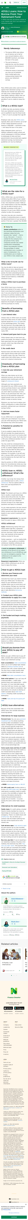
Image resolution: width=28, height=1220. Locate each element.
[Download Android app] (19, 1008)
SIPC (20, 1151)
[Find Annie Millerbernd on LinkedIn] (15, 901)
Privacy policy (7, 1068)
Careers (5, 1029)
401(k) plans (20, 120)
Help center (18, 1024)
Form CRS (5, 1155)
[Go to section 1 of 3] (11, 975)
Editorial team (7, 1047)
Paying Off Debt (6, 871)
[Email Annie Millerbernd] (12, 901)
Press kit (5, 1052)
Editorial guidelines (6, 1040)
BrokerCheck (17, 1159)
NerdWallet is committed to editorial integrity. (14, 41)
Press (4, 1049)
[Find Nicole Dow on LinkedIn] (15, 924)
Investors (6, 1054)
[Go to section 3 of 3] (16, 975)
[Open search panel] (10, 2)
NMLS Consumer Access (9, 1107)
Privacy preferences (6, 1075)
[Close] (26, 1204)
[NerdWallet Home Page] (5, 2)
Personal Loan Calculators (9, 867)
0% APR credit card (12, 789)
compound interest (13, 381)
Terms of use (6, 1062)
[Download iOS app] (8, 1008)
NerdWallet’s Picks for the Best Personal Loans (13, 863)
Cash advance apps (20, 825)
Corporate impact (6, 1032)
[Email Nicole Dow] (12, 924)
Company (6, 1024)
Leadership (6, 1027)
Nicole (15, 921)
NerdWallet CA (15, 1202)
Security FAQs (19, 1027)
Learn (7, 7)
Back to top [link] (6, 888)
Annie (17, 898)
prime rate (16, 321)
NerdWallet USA (15, 1199)
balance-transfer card (14, 666)
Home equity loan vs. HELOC (16, 784)
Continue (14, 1217)
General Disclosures (17, 1158)
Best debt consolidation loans (16, 675)
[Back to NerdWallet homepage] (2, 7)
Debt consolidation (20, 663)
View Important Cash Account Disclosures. (12, 1166)
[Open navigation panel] (2, 2)
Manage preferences (14, 1212)
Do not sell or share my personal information (7, 1081)
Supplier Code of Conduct (8, 1065)
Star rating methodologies (7, 1044)
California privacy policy (7, 1071)
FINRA (16, 1151)
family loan (5, 816)
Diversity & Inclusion (6, 1036)
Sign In (16, 2)
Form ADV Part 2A (13, 1155)
